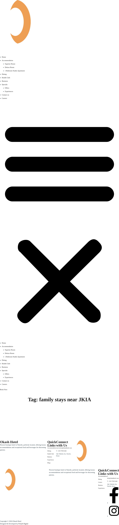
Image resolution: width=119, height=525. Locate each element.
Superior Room (10, 64)
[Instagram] (58, 457)
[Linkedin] (5, 468)
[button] (59, 222)
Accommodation (7, 60)
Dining (4, 74)
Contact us (5, 95)
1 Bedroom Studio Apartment (15, 71)
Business (5, 81)
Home (4, 57)
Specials (4, 84)
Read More (9, 432)
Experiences (9, 91)
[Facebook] (56, 457)
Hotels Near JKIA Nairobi (12, 417)
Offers (7, 88)
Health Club (6, 78)
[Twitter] (2, 468)
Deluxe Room (9, 67)
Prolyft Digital (23, 524)
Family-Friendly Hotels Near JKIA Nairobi (36, 421)
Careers (4, 98)
